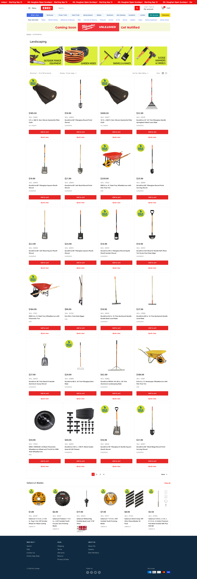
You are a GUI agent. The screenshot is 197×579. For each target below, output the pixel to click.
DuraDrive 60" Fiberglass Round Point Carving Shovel (150, 186)
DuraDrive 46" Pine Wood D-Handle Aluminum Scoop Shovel (41, 383)
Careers (91, 549)
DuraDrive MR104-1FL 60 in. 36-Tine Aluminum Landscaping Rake (114, 383)
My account (148, 9)
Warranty (61, 553)
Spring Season (88, 15)
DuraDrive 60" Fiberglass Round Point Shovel (78, 121)
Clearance (165, 15)
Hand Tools (75, 15)
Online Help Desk (33, 556)
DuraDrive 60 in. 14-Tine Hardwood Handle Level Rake (151, 317)
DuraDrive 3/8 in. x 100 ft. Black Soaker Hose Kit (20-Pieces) (79, 448)
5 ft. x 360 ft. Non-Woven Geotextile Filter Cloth (44, 121)
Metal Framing (53, 20)
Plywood (103, 20)
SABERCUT (32, 526)
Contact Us (31, 553)
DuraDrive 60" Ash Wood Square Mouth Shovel (43, 252)
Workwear (50, 15)
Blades (99, 15)
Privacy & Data (63, 559)
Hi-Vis (118, 20)
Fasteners (110, 15)
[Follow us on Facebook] (87, 572)
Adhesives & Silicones (68, 20)
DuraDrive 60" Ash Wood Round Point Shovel (78, 186)
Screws (111, 20)
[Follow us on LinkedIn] (99, 572)
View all (167, 483)
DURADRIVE (68, 125)
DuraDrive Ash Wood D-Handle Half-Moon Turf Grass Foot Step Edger (151, 252)
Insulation (132, 15)
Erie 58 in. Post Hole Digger (74, 316)
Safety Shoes (164, 20)
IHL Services (154, 15)
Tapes (140, 20)
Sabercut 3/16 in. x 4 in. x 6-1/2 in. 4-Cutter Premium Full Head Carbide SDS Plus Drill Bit (158, 522)
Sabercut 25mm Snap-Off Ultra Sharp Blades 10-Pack (133, 521)
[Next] (170, 511)
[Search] (137, 8)
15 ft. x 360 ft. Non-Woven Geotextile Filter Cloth (116, 121)
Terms (59, 549)
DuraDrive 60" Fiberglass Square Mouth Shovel (43, 186)
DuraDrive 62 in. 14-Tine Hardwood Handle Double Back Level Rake (116, 317)
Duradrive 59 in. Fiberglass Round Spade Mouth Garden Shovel (115, 252)
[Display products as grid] (163, 73)
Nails (79, 20)
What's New (35, 15)
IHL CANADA (32, 125)
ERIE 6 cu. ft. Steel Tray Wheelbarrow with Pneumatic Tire (44, 317)
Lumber (142, 15)
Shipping (60, 546)
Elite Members (93, 553)
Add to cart (45, 132)
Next (163, 474)
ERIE (102, 191)
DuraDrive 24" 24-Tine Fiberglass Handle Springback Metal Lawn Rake (151, 121)
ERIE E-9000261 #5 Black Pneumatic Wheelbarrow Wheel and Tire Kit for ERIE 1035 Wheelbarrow (44, 449)
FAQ (28, 549)
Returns (60, 556)
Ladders (132, 20)
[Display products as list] (166, 73)
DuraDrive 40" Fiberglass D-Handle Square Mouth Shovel (116, 448)
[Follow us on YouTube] (95, 572)
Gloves (125, 20)
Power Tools (63, 15)
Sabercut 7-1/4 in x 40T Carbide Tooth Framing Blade (109, 521)
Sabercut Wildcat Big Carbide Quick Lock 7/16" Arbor (86, 521)
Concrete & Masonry (90, 20)
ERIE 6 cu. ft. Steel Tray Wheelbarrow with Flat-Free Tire (116, 186)
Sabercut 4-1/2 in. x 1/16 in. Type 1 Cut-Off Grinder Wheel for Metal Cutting (38, 521)
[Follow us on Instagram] (91, 572)
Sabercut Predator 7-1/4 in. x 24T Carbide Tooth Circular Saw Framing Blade (61, 522)
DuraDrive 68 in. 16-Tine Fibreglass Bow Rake (79, 383)
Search (29, 546)
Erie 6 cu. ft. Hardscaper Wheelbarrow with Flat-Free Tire (151, 383)
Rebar (43, 20)
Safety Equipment (151, 20)
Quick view (45, 137)
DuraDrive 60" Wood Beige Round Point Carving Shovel (150, 448)
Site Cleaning (121, 15)
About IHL (92, 546)
